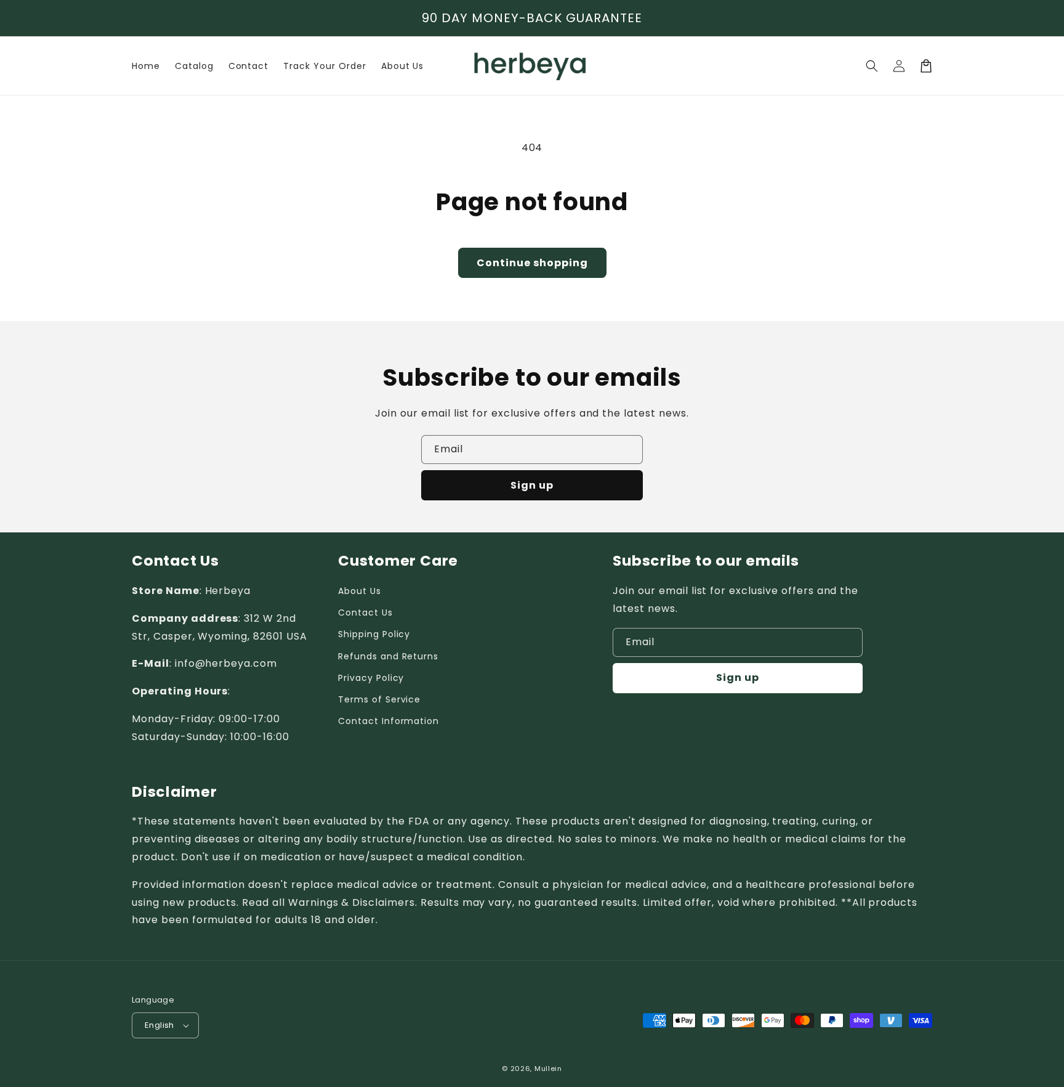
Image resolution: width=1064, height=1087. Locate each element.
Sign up (532, 485)
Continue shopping (532, 263)
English (159, 1025)
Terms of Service (379, 699)
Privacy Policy (371, 678)
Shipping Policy (374, 634)
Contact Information (388, 721)
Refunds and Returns (388, 656)
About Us (359, 591)
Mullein (548, 1068)
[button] (871, 65)
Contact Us (365, 612)
